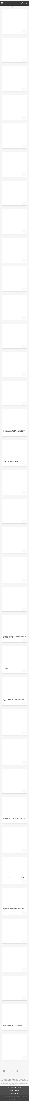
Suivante (22, 1071)
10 (18, 1071)
